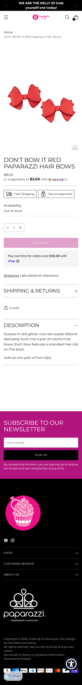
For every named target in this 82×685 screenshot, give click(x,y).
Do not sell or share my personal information (34, 654)
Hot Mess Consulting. (22, 642)
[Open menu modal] (6, 17)
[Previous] (6, 5)
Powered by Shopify (17, 658)
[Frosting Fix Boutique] (41, 17)
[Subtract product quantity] (20, 227)
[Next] (75, 5)
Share (14, 308)
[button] (41, 179)
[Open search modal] (67, 17)
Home (8, 32)
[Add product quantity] (8, 227)
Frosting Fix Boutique (43, 638)
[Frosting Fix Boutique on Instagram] (13, 541)
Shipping (11, 275)
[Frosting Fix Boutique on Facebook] (6, 541)
